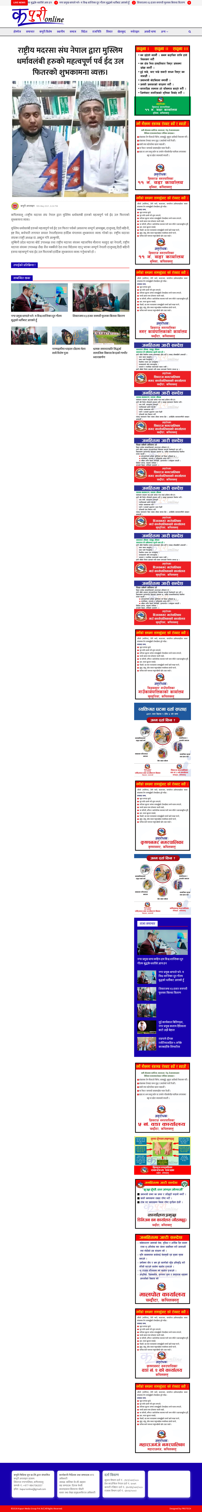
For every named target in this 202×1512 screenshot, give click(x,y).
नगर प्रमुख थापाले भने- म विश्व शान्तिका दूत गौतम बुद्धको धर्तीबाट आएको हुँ (56, 2)
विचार (109, 31)
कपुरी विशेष (45, 31)
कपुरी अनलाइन (28, 206)
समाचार (30, 31)
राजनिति (96, 31)
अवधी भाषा (150, 31)
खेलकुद (122, 31)
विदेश (84, 31)
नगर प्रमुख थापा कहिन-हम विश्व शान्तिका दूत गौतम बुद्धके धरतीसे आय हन (160, 961)
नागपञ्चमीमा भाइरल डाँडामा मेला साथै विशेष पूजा (69, 351)
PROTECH (186, 1508)
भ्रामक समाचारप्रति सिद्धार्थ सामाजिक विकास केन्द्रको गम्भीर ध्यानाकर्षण (110, 353)
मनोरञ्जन (135, 31)
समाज (73, 31)
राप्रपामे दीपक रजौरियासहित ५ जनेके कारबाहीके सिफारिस (170, 1043)
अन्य (163, 31)
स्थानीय (61, 31)
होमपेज (17, 31)
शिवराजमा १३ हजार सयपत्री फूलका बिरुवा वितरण (123, 2)
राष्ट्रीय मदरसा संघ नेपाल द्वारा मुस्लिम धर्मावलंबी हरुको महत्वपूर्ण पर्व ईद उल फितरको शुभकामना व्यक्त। (70, 61)
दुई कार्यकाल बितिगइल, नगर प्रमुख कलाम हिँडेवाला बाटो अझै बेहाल (172, 1026)
